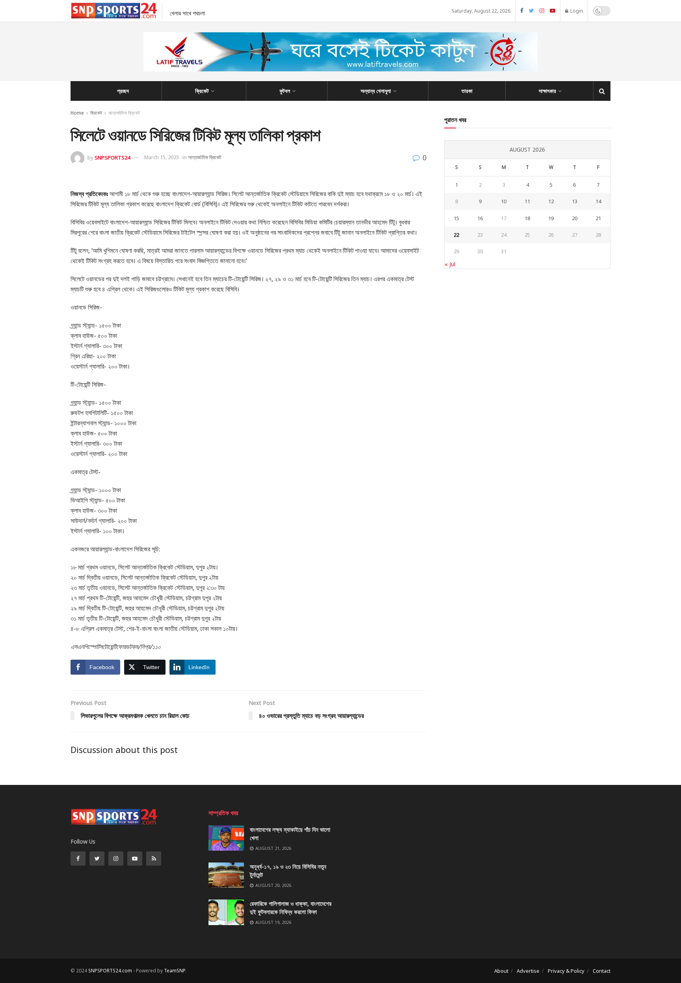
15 (456, 218)
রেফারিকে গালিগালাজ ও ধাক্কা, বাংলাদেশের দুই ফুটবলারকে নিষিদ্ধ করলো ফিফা (290, 908)
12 (551, 201)
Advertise (528, 970)
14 (598, 201)
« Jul (450, 264)
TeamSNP (174, 970)
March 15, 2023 (161, 157)
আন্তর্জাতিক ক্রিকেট (124, 112)
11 (527, 201)
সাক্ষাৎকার (547, 91)
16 (480, 218)
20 (574, 218)
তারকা (467, 91)
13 (574, 201)
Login (576, 10)
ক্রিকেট (202, 91)
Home (77, 112)
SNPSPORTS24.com (110, 970)
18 (527, 218)
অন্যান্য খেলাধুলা (376, 91)
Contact (601, 970)
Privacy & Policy (566, 970)
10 (503, 201)
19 (551, 218)
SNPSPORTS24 (112, 157)
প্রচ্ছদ (123, 91)
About (501, 970)
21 (598, 218)
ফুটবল (284, 91)
